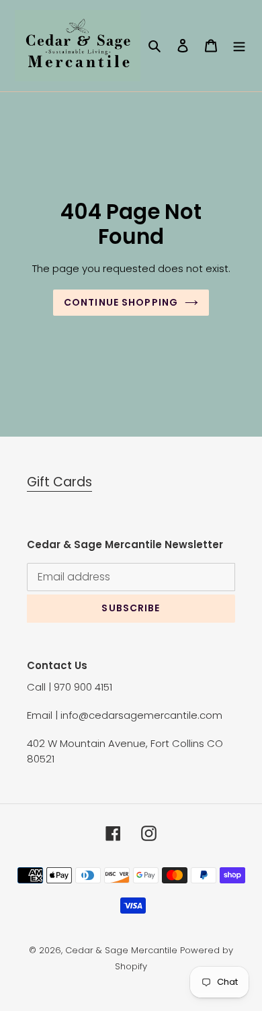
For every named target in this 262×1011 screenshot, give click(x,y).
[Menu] (239, 45)
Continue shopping (121, 302)
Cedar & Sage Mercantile (121, 950)
